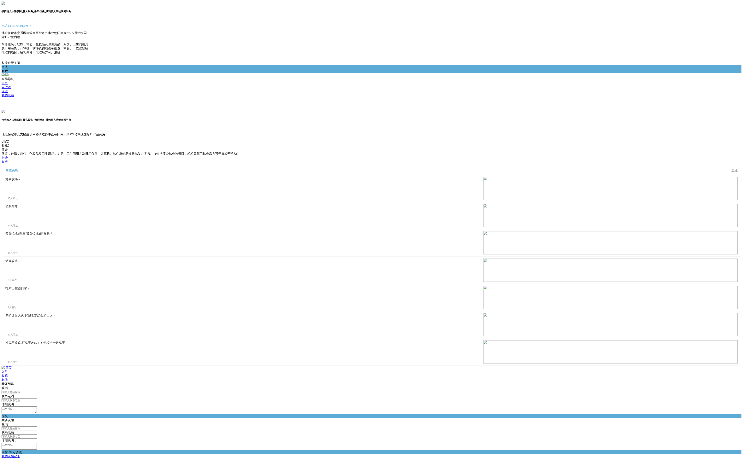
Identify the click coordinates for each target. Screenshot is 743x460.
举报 (5, 161)
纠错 (5, 157)
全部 (734, 170)
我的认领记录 (11, 456)
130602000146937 (16, 25)
